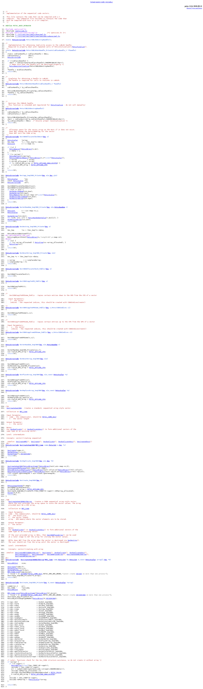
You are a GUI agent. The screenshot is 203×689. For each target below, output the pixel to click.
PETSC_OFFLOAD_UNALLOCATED (45, 163)
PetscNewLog (14, 149)
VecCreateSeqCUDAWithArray (20, 501)
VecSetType (12, 454)
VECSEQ (79, 574)
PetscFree (39, 242)
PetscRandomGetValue (37, 218)
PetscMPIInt (13, 563)
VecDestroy (72, 540)
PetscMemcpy (14, 195)
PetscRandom (60, 207)
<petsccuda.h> (21, 31)
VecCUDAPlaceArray (55, 535)
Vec (44, 137)
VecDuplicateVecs (34, 429)
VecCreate (35, 441)
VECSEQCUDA (25, 454)
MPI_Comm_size (14, 572)
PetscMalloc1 (15, 156)
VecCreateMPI (21, 441)
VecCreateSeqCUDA (14, 408)
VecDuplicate (16, 429)
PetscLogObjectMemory (18, 158)
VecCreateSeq (37, 554)
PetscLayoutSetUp (15, 486)
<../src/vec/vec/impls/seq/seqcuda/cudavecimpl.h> (37, 36)
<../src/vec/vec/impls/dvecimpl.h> (30, 34)
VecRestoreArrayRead (18, 197)
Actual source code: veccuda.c (101, 2)
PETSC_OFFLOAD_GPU (35, 489)
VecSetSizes (13, 452)
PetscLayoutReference (17, 468)
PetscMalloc (16, 665)
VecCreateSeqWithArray (76, 554)
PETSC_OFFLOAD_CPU (39, 165)
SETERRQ (24, 574)
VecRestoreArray (16, 198)
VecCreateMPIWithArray (25, 556)
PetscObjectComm (30, 466)
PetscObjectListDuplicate (19, 470)
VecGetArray (14, 193)
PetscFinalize (78, 47)
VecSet (10, 493)
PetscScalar (13, 140)
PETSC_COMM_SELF (49, 417)
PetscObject (27, 149)
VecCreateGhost (83, 441)
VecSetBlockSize (15, 570)
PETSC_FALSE (56, 672)
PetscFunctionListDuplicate (20, 471)
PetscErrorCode (18, 40)
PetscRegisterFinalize (19, 66)
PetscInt (11, 144)
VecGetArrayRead (16, 191)
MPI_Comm (23, 412)
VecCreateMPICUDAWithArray (27, 553)
